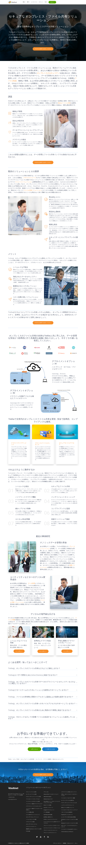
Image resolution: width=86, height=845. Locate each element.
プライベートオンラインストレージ (50, 830)
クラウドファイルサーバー (31, 826)
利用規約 (64, 843)
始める (52, 2)
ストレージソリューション (23, 182)
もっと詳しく (19, 651)
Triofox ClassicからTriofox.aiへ (67, 831)
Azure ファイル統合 (47, 805)
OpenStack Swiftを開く (48, 814)
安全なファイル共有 (64, 103)
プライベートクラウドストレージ (50, 832)
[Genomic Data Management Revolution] (22, 556)
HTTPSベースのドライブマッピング (50, 819)
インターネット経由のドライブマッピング (34, 803)
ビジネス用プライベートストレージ (33, 814)
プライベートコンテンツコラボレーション (52, 825)
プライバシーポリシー (57, 843)
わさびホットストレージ (48, 807)
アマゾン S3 (46, 791)
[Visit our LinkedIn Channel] (48, 837)
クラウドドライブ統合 (30, 821)
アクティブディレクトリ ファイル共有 (33, 796)
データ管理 (31, 583)
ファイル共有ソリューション (33, 190)
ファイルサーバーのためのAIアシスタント (69, 829)
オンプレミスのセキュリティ (48, 73)
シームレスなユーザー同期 (31, 819)
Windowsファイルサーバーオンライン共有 (69, 823)
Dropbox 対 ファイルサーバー (67, 814)
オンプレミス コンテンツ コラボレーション (52, 827)
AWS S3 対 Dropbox (47, 796)
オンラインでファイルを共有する (67, 800)
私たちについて (71, 843)
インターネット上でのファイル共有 (33, 801)
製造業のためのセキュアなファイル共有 (33, 828)
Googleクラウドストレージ (49, 809)
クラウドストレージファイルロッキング (33, 806)
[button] (43, 668)
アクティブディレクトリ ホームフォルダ (69, 802)
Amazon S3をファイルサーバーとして (51, 794)
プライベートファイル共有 (31, 791)
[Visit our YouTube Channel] (40, 837)
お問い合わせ (34, 749)
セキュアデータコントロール (31, 824)
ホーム (76, 843)
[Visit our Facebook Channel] (44, 837)
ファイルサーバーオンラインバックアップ (69, 809)
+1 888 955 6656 (50, 749)
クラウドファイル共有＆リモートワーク (69, 791)
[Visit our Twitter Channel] (37, 837)
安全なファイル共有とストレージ (67, 807)
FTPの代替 (28, 831)
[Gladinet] (12, 2)
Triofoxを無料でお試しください (43, 48)
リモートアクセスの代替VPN (66, 812)
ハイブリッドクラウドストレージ (67, 805)
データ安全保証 (47, 812)
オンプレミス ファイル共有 (31, 794)
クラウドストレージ (29, 177)
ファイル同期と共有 (30, 812)
